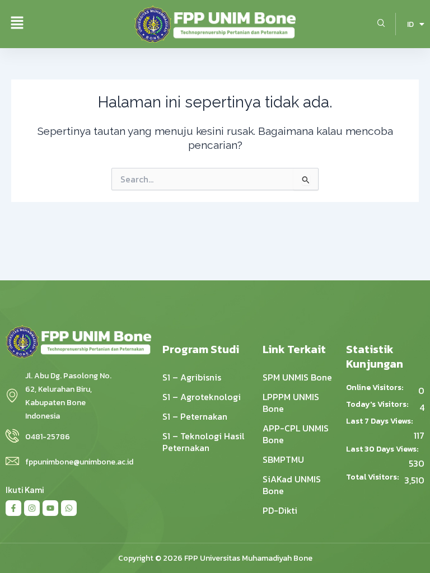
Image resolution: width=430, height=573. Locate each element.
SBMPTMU (283, 459)
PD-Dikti (280, 510)
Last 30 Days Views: (383, 449)
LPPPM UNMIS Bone (291, 402)
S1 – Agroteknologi (201, 396)
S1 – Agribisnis (191, 377)
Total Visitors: (373, 477)
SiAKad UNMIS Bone (292, 484)
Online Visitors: (375, 387)
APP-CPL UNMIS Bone (296, 434)
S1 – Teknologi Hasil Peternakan (203, 441)
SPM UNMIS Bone (297, 377)
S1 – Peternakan (194, 416)
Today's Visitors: (378, 404)
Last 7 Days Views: (380, 421)
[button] (17, 24)
